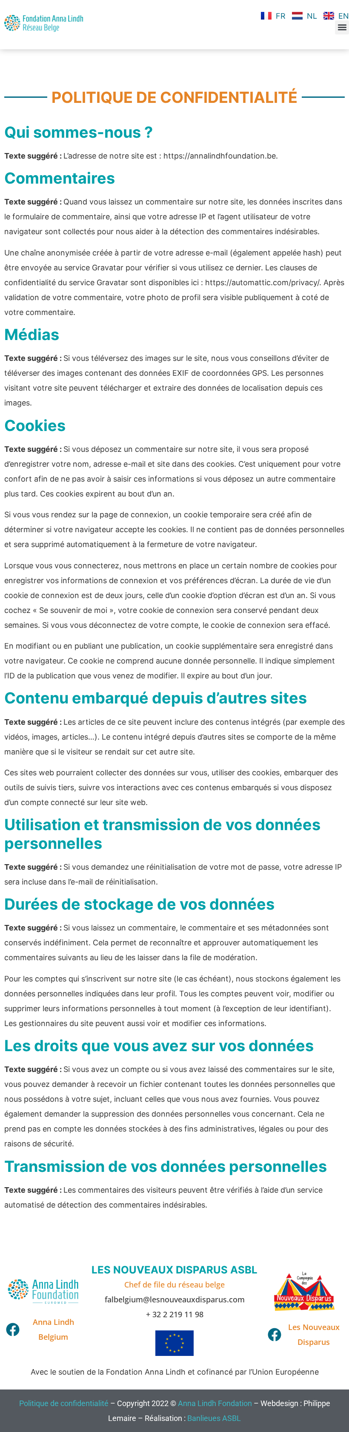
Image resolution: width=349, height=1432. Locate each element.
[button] (342, 27)
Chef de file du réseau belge (174, 1284)
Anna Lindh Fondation (215, 1403)
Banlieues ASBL (214, 1418)
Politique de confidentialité (64, 1403)
